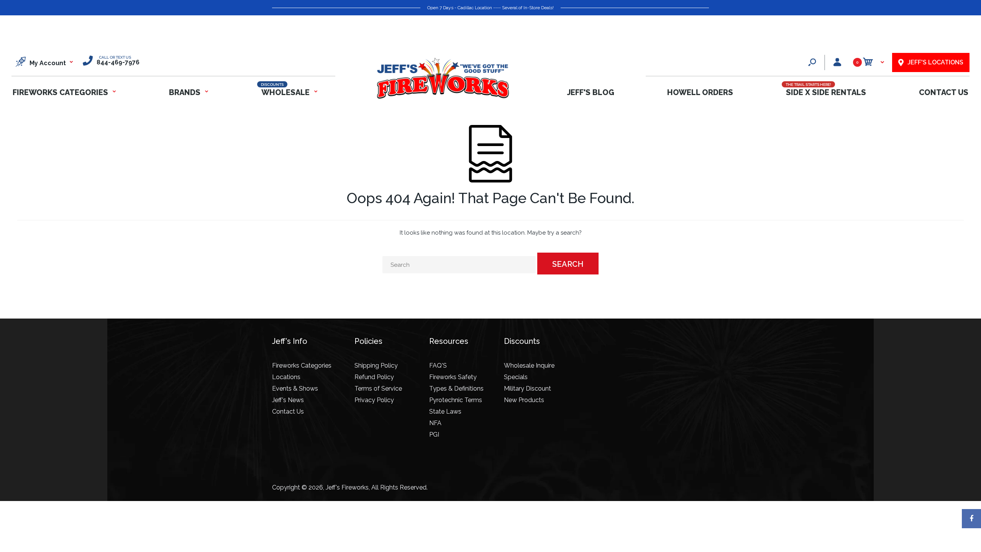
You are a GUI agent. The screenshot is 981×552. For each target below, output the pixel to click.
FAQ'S (438, 365)
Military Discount (527, 388)
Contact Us (288, 411)
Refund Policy (374, 377)
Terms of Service (378, 388)
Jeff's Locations (935, 62)
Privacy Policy (374, 400)
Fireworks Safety (453, 377)
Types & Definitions (456, 388)
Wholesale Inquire (529, 365)
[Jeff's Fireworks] (443, 97)
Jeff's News (288, 400)
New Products (524, 400)
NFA (435, 423)
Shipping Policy (376, 365)
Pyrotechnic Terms (455, 400)
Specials (516, 377)
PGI (434, 434)
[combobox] (459, 264)
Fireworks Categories (301, 365)
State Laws (445, 411)
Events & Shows (295, 388)
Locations (286, 377)
